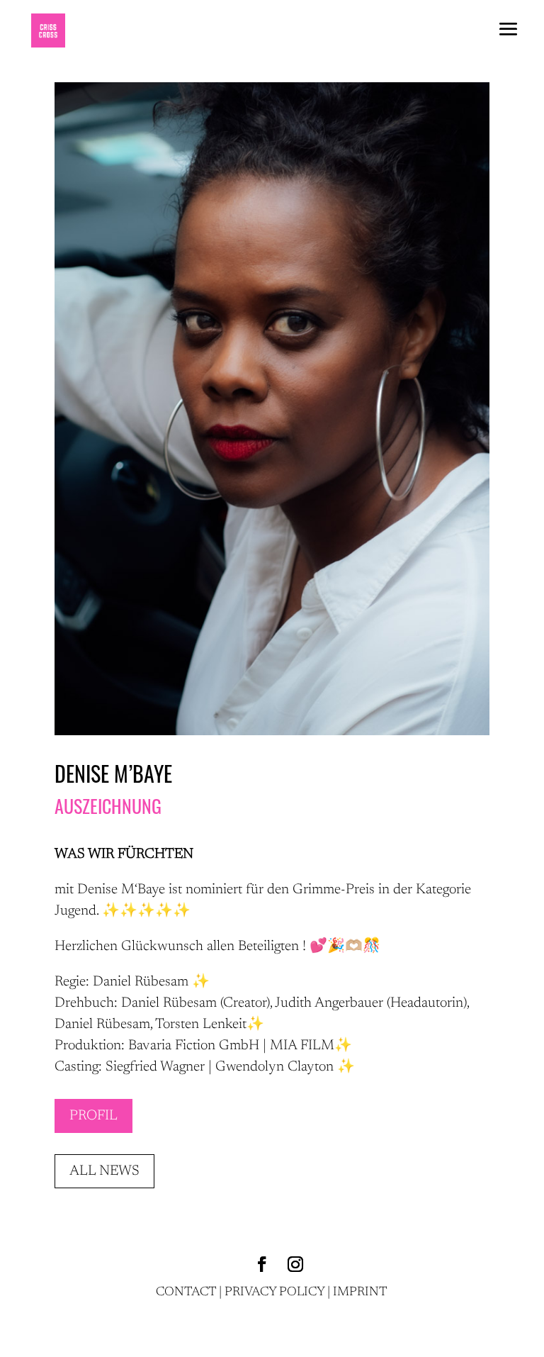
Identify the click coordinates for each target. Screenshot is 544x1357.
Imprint (360, 1292)
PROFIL (93, 1116)
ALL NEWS (104, 1171)
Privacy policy (274, 1292)
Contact (186, 1292)
